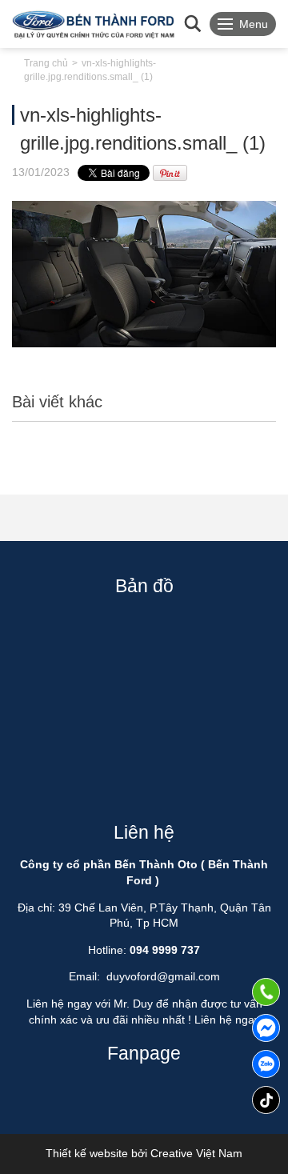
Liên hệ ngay (227, 1019)
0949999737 (266, 1064)
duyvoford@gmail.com (163, 976)
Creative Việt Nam (196, 1153)
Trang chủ (46, 63)
